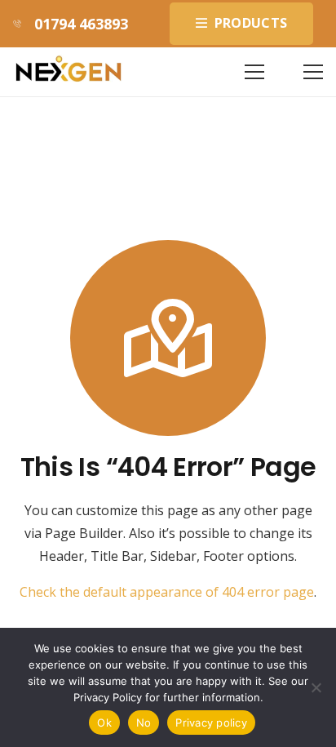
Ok (104, 722)
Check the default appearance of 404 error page (167, 592)
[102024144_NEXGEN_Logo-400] (68, 72)
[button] (254, 71)
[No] (315, 687)
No (144, 722)
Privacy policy (211, 722)
